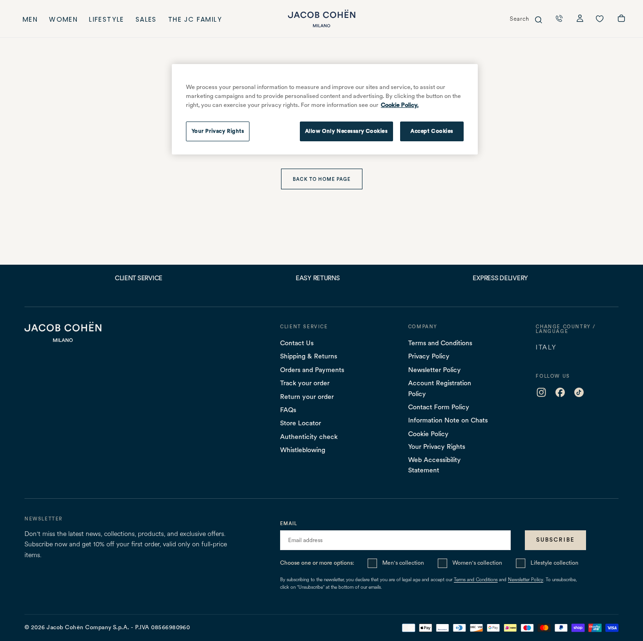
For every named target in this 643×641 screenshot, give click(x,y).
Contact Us (296, 343)
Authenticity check (309, 436)
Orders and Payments (312, 369)
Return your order (307, 396)
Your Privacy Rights (436, 446)
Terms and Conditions (440, 343)
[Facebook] (560, 392)
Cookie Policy (428, 434)
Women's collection (477, 563)
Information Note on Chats (448, 420)
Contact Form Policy (438, 407)
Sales (146, 20)
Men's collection (403, 563)
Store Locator (300, 423)
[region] (325, 109)
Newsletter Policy (434, 369)
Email (288, 523)
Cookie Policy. (399, 104)
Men (30, 20)
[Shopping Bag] (621, 19)
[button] (559, 18)
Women (63, 20)
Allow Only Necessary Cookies (346, 131)
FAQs (288, 410)
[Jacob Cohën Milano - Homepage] (321, 18)
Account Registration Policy (439, 388)
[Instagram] (541, 392)
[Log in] (580, 19)
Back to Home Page (322, 179)
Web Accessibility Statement (434, 465)
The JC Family (195, 20)
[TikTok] (579, 392)
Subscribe (555, 539)
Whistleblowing (302, 450)
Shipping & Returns (308, 356)
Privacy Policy (429, 356)
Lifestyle (106, 20)
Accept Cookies (431, 131)
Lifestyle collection (554, 563)
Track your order (305, 383)
